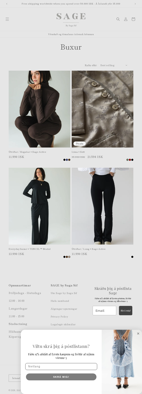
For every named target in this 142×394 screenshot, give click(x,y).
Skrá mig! (126, 310)
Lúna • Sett (78, 151)
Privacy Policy (59, 316)
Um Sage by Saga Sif (64, 293)
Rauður (130, 160)
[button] (7, 19)
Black (132, 257)
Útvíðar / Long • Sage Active (89, 249)
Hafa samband (60, 300)
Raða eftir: (91, 65)
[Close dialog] (138, 333)
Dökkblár (67, 160)
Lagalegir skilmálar (63, 324)
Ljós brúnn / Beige (69, 257)
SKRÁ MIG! (61, 377)
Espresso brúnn (69, 160)
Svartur (64, 160)
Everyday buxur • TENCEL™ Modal (30, 249)
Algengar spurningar (64, 308)
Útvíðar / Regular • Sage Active (27, 151)
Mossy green (127, 160)
